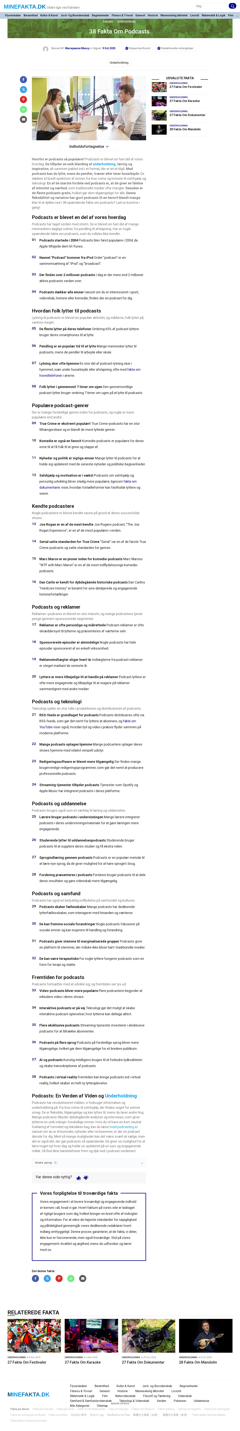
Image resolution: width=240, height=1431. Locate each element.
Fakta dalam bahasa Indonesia (28, 1420)
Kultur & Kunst (49, 15)
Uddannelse (201, 1401)
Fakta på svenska (42, 1409)
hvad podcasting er (124, 1127)
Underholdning (126, 21)
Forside (108, 21)
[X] (23, 89)
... (237, 15)
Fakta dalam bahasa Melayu (209, 1414)
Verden (161, 1401)
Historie (153, 15)
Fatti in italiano (166, 1409)
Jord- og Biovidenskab (75, 15)
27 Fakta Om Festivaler (186, 87)
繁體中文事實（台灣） (146, 1414)
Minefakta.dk (25, 7)
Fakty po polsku (58, 1414)
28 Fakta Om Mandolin (185, 129)
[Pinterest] (23, 99)
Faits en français (118, 1409)
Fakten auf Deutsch (143, 1409)
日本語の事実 (79, 1414)
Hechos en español (189, 1409)
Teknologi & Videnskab (134, 1401)
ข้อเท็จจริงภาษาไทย (118, 1414)
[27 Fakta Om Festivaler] (159, 87)
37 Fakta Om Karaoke (185, 101)
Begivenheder (100, 15)
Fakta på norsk (65, 1409)
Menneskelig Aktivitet (174, 15)
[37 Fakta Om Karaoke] (159, 101)
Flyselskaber (13, 15)
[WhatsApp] (23, 109)
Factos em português (217, 1409)
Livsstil (194, 15)
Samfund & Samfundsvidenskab (91, 1401)
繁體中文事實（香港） (176, 1414)
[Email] (23, 119)
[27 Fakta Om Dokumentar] (159, 115)
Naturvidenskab (125, 1396)
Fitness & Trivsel (122, 15)
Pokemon (180, 1401)
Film (230, 15)
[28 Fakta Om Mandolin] (159, 130)
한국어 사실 (97, 1414)
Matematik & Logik (213, 15)
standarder (105, 1220)
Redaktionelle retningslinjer (177, 48)
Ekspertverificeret (139, 48)
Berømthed (31, 15)
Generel (140, 15)
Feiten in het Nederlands (91, 1409)
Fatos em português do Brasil (27, 1414)
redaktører (115, 1226)
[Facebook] (23, 79)
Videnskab (185, 1396)
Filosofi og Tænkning (156, 1396)
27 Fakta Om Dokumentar (188, 115)
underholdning (104, 164)
